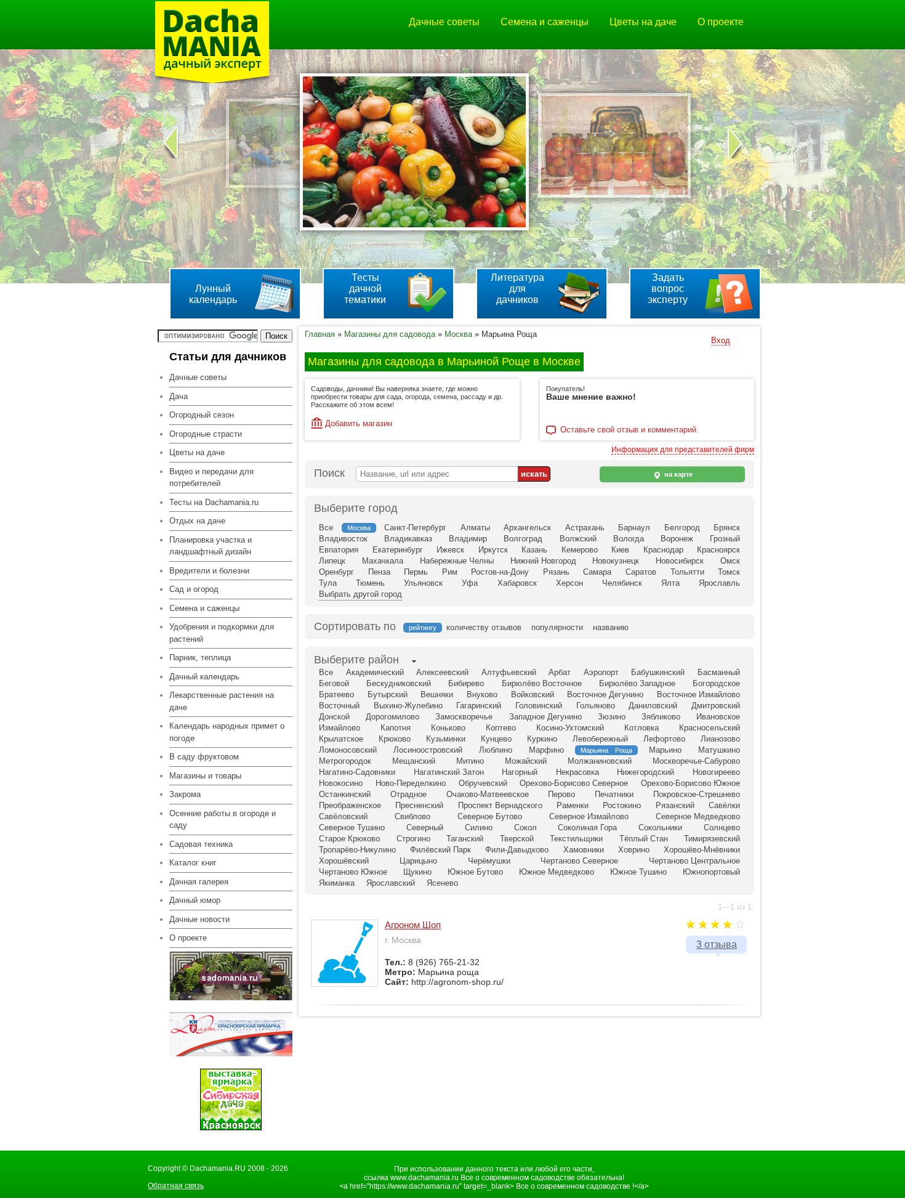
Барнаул (634, 527)
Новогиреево (716, 772)
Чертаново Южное (353, 871)
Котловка (641, 727)
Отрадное (408, 794)
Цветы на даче (643, 22)
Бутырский (388, 694)
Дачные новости (199, 919)
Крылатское (341, 738)
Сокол (525, 827)
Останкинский (345, 794)
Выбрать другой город (360, 594)
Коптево (501, 727)
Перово (561, 794)
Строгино (413, 838)
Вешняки (436, 694)
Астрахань (585, 527)
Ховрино (634, 849)
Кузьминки (445, 738)
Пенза (379, 572)
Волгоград (523, 538)
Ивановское (718, 716)
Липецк (332, 560)
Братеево (336, 694)
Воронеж (677, 538)
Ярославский (390, 883)
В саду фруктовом (204, 756)
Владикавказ (408, 538)
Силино (479, 827)
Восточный (339, 705)
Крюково (395, 738)
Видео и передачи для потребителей (211, 477)
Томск (729, 572)
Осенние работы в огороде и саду (222, 819)
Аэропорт (601, 672)
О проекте (721, 22)
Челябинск (622, 583)
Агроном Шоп (413, 925)
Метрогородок (345, 761)
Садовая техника (201, 844)
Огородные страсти (205, 434)
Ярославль (719, 583)
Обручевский (483, 783)
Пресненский (419, 805)
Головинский (538, 705)
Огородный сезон (201, 414)
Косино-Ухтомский (570, 727)
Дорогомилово (392, 716)
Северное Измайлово (589, 816)
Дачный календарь (204, 676)
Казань (534, 549)
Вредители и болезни (209, 570)
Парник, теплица (200, 657)
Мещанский (413, 761)
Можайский (526, 761)
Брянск (727, 527)
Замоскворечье (464, 716)
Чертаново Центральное (694, 860)
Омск (730, 560)
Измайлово (339, 727)
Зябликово (661, 716)
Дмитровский (715, 705)
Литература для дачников (517, 288)
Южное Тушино (638, 871)
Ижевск (450, 549)
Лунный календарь (213, 294)
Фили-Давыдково (517, 849)
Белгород (682, 527)
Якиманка (337, 883)
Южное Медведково (556, 871)
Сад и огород (194, 589)
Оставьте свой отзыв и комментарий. (629, 430)
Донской (334, 716)
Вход (720, 340)
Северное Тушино (352, 827)
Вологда (628, 538)
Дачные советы (444, 22)
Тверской (517, 838)
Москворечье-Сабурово (696, 761)
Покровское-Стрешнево (696, 794)
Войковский (532, 694)
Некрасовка (577, 772)
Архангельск (527, 527)
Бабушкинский (658, 672)
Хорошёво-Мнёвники (702, 849)
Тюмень (370, 583)
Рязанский (675, 805)
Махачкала (382, 560)
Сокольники (660, 827)
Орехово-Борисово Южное (690, 783)
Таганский (464, 838)
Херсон (569, 583)
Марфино (546, 750)
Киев (620, 549)
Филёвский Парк (440, 849)
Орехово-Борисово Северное (574, 783)
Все (326, 527)
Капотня (395, 727)
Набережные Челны (457, 560)
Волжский (578, 538)
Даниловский (653, 705)
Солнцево (722, 827)
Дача (178, 396)
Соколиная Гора (587, 827)
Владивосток (343, 538)
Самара (597, 572)
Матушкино (719, 750)
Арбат (560, 672)
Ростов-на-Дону (500, 572)
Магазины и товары (205, 775)
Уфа (470, 583)
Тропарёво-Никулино (357, 849)
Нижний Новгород (543, 560)
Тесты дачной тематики (365, 288)
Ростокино (622, 805)
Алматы (475, 527)
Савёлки (724, 805)
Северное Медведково (698, 816)
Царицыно (418, 860)
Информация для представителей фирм (682, 449)
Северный (424, 827)
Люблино (495, 750)
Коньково (448, 727)
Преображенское (350, 805)
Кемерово (579, 549)
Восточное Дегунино (605, 694)
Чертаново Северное (579, 860)
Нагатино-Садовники (357, 772)
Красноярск (718, 549)
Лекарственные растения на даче (221, 701)
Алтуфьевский (508, 672)
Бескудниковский (398, 683)
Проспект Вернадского (500, 805)
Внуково (482, 694)
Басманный (719, 672)
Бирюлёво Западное (637, 683)
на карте (677, 474)
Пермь (416, 572)
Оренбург (336, 572)
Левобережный (600, 738)
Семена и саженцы (545, 22)
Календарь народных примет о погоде (226, 732)
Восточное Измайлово (698, 694)
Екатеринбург (397, 549)
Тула (328, 583)
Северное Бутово (489, 816)
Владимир (468, 538)
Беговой (334, 683)
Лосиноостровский (427, 750)
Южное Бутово (475, 871)
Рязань (556, 572)
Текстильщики (576, 838)
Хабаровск (517, 583)
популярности (557, 627)
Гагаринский (478, 705)
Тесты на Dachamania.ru (214, 502)
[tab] (356, 661)
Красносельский (709, 727)
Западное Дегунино (545, 716)
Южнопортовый (711, 871)
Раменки (573, 805)
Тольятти (687, 572)
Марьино (665, 750)
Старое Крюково (349, 838)
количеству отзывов (483, 627)
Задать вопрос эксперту (668, 288)
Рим (449, 572)
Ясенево (442, 883)
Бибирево (466, 683)
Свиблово (412, 816)
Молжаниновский (600, 761)
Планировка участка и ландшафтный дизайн (210, 546)
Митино (470, 761)
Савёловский (343, 816)
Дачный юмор (194, 900)
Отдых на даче (197, 520)
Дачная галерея (198, 881)
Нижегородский (645, 772)
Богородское (716, 683)
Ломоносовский (348, 750)
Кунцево (496, 738)
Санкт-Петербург (415, 527)
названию (611, 627)
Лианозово (720, 738)
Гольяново (595, 705)
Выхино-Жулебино (408, 705)
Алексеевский (442, 672)
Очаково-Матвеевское (487, 794)
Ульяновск (423, 583)
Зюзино (611, 716)
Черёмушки (489, 860)
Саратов (640, 572)
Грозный (725, 538)
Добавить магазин (358, 423)
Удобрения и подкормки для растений (221, 633)
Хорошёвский (344, 860)
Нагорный (519, 772)
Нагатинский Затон (449, 772)
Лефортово (664, 738)
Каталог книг (193, 862)
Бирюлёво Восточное (542, 683)
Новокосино (341, 783)
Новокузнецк (615, 560)
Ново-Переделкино (411, 783)
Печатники (614, 794)
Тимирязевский (712, 838)
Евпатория (338, 549)
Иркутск (493, 549)
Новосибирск (680, 560)
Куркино (542, 738)
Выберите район (356, 660)
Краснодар (663, 549)
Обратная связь (176, 1185)
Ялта (670, 583)
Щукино (417, 871)
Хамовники (583, 849)
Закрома (185, 794)
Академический (375, 672)
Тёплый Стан (643, 838)
